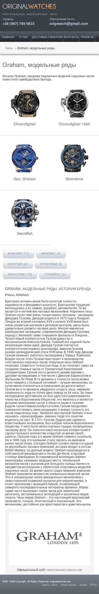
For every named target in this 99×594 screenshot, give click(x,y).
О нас (23, 37)
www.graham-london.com (64, 570)
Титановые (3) (51, 264)
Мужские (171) (18, 253)
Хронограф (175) (20, 274)
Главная (8, 37)
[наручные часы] (34, 10)
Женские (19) (51, 253)
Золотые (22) (18, 264)
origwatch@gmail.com (69, 23)
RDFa (93, 584)
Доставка (39, 37)
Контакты (71, 37)
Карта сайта (49, 584)
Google (83, 584)
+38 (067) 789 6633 (19, 23)
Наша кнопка (68, 584)
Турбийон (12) (54, 274)
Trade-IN (87, 37)
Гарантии (55, 37)
